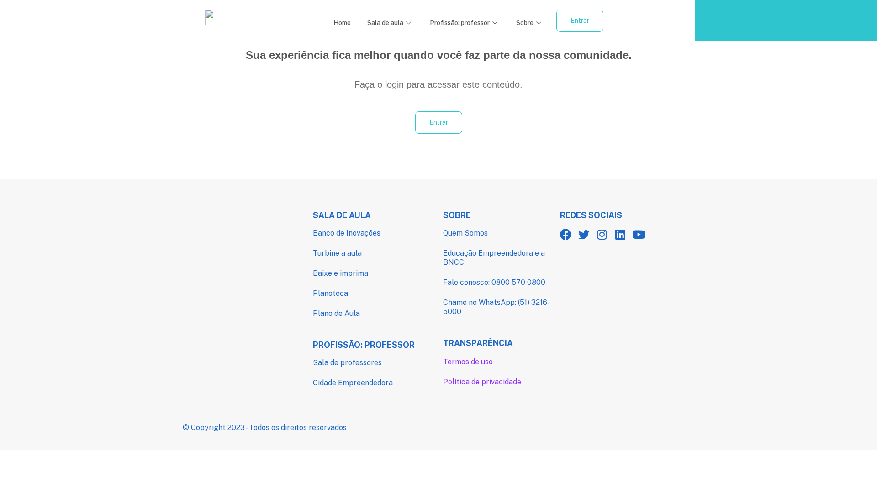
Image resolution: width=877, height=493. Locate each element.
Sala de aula (385, 22)
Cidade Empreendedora (353, 382)
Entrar (580, 20)
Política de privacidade (482, 382)
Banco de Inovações (346, 233)
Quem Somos (465, 233)
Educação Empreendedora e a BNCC (494, 258)
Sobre (525, 22)
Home (342, 22)
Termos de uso (468, 361)
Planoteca (330, 293)
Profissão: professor (460, 22)
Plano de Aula (336, 313)
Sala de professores (347, 362)
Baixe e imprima (340, 273)
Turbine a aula (337, 253)
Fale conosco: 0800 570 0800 (494, 282)
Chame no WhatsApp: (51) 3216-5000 (496, 307)
